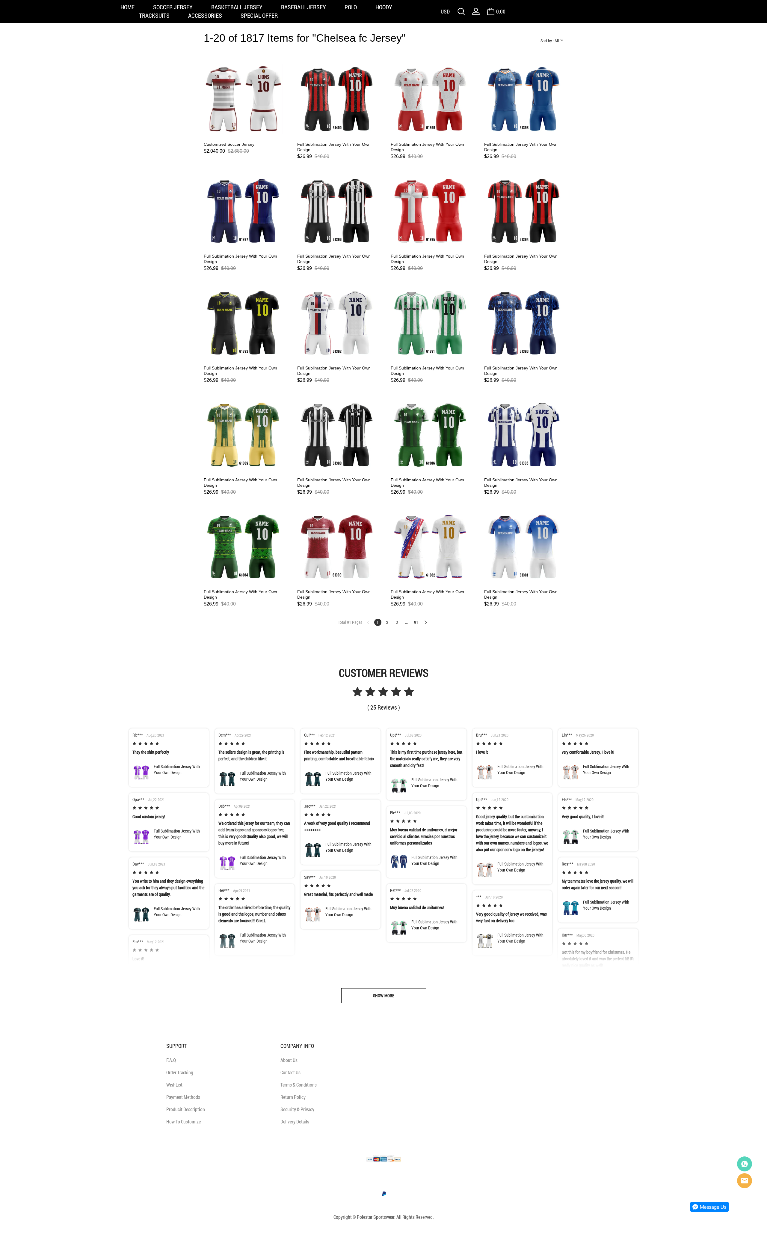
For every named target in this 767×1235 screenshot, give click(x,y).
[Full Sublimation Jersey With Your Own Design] (336, 99)
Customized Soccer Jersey (229, 144)
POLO (351, 7)
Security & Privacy (297, 1109)
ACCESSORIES (205, 15)
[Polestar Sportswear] (744, 1163)
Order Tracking (179, 1072)
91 (416, 622)
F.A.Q (171, 1060)
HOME (127, 7)
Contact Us (290, 1072)
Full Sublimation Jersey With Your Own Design (334, 147)
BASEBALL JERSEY (303, 7)
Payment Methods (183, 1097)
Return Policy (293, 1097)
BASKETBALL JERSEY (236, 7)
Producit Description (185, 1109)
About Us (289, 1060)
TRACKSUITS (154, 15)
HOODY (383, 7)
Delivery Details (294, 1121)
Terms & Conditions (298, 1084)
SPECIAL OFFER (259, 15)
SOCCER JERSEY (173, 7)
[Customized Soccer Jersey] (243, 99)
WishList (174, 1084)
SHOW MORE (383, 995)
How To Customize (183, 1121)
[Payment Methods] (383, 1164)
